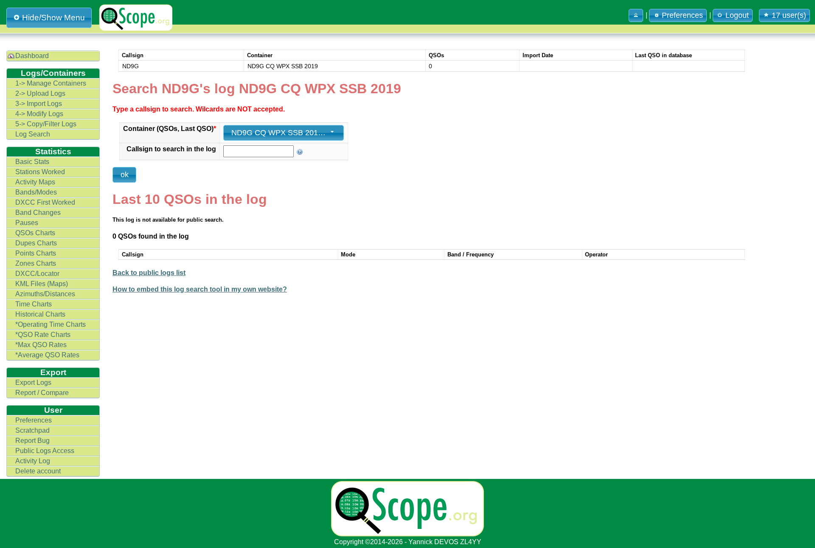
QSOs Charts (35, 232)
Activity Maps (35, 182)
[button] (636, 15)
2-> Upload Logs (40, 93)
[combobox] (283, 133)
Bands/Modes (36, 192)
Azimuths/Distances (45, 294)
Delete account (38, 471)
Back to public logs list (148, 272)
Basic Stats (32, 161)
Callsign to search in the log (171, 149)
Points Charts (35, 253)
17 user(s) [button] (789, 15)
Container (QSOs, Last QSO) (169, 128)
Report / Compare (42, 392)
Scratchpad (32, 430)
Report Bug (32, 440)
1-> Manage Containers (50, 83)
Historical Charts (40, 314)
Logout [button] (737, 15)
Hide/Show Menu (53, 17)
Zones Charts (35, 263)
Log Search (32, 134)
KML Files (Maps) (41, 283)
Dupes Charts (36, 243)
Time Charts (33, 304)
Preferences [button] (682, 15)
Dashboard (32, 55)
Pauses (26, 222)
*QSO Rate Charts (42, 334)
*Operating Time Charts (50, 324)
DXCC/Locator (37, 273)
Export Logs (33, 382)
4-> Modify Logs (39, 113)
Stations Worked (40, 171)
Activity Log (32, 461)
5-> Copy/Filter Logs (45, 124)
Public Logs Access (44, 450)
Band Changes (38, 212)
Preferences (33, 420)
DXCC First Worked (45, 202)
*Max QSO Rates (41, 344)
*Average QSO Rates (47, 355)
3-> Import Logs (38, 103)
